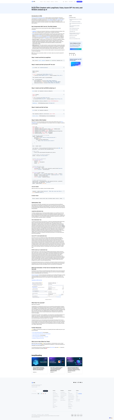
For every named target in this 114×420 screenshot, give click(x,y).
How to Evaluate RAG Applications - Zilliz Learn (40, 336)
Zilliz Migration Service (56, 396)
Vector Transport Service (55, 407)
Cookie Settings (47, 414)
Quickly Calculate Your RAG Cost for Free (75, 60)
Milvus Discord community (36, 344)
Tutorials (34, 6)
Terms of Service (34, 414)
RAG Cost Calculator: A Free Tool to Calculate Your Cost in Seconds (75, 33)
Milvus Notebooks (63, 400)
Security (43, 414)
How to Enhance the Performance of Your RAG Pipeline (41, 333)
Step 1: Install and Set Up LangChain (75, 21)
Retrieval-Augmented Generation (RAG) (38, 17)
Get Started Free (79, 1)
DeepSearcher (55, 399)
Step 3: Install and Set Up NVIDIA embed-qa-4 (74, 26)
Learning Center (70, 393)
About (77, 392)
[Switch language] (63, 1)
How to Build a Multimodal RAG (37, 332)
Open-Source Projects (63, 393)
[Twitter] (77, 382)
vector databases (50, 19)
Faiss (33, 33)
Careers (77, 393)
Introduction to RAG (73, 17)
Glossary (69, 403)
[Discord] (80, 382)
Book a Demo (71, 1)
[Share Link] (75, 55)
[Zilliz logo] (33, 1)
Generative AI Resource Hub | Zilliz (38, 338)
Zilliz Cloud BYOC (55, 393)
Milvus (57, 19)
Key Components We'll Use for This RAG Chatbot (76, 19)
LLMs (59, 18)
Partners (77, 396)
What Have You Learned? (73, 35)
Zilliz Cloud (61, 19)
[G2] (81, 382)
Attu (53, 403)
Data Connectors (70, 401)
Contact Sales (78, 399)
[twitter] (69, 55)
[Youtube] (73, 382)
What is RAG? (70, 404)
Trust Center (70, 408)
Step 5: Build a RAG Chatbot (74, 29)
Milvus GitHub (52, 347)
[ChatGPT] (38, 393)
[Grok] (41, 393)
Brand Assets (78, 400)
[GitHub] (78, 382)
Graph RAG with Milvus (36, 335)
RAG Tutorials (62, 398)
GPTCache (54, 402)
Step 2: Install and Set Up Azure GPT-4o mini (76, 24)
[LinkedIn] (75, 382)
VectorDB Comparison (71, 396)
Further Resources (72, 37)
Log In (75, 1)
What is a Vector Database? (70, 406)
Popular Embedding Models (71, 400)
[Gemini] (45, 393)
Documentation (63, 392)
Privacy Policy (39, 414)
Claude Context (55, 400)
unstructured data (39, 35)
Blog (69, 392)
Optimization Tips (72, 31)
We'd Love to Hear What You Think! (75, 38)
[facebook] (71, 55)
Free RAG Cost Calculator (62, 397)
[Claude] (43, 393)
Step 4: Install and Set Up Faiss (74, 28)
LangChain (34, 31)
